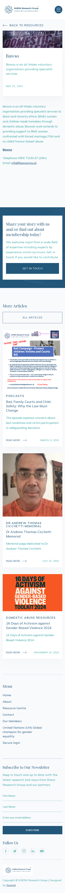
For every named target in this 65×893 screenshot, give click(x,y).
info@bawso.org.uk (23, 163)
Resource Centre (14, 708)
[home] (21, 9)
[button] (58, 9)
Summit (11, 885)
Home (7, 695)
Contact (8, 714)
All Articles (32, 317)
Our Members (12, 721)
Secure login (11, 743)
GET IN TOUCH (32, 268)
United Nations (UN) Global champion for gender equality (23, 732)
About (7, 702)
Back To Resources (23, 25)
